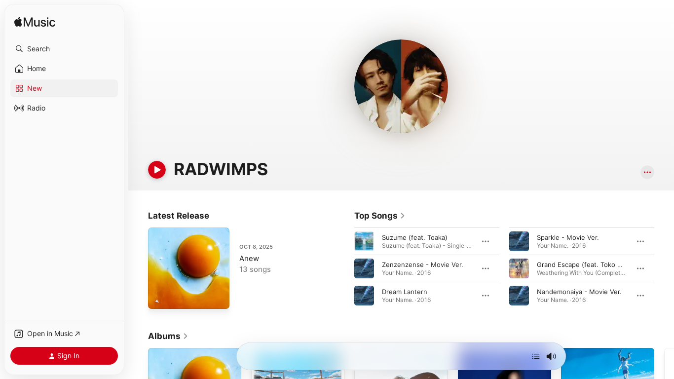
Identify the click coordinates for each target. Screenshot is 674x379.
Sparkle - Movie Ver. (568, 237)
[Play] (157, 170)
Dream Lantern (404, 292)
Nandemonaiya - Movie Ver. (579, 292)
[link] (380, 215)
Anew (249, 258)
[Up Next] (536, 356)
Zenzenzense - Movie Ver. (422, 264)
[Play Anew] (160, 296)
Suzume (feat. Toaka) (415, 237)
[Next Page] (664, 268)
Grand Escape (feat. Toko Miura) (587, 264)
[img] (34, 22)
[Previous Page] (344, 268)
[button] (64, 48)
